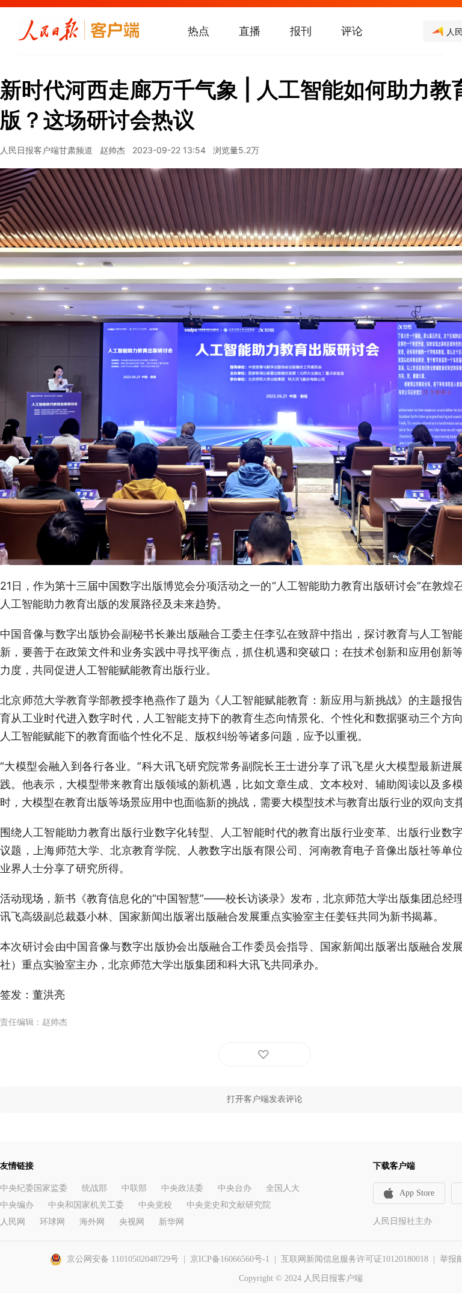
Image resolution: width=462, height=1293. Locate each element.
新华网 (171, 1221)
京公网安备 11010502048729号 (123, 1259)
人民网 (12, 1221)
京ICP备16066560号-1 (230, 1259)
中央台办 (234, 1188)
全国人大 (283, 1188)
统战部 (94, 1188)
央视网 (131, 1221)
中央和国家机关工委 (86, 1204)
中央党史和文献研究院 (228, 1204)
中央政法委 (182, 1188)
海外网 (92, 1221)
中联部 (134, 1188)
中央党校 (155, 1204)
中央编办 (17, 1204)
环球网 (52, 1221)
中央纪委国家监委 (33, 1188)
